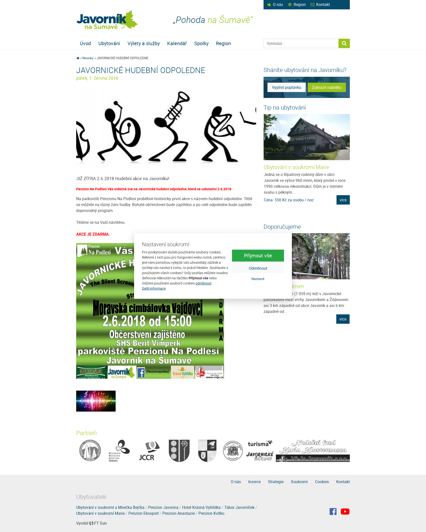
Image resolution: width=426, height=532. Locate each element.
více (343, 200)
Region (300, 4)
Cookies (322, 481)
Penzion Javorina (163, 507)
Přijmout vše (258, 255)
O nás (278, 4)
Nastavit (258, 278)
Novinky (87, 58)
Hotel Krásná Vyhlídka (201, 507)
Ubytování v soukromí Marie (296, 167)
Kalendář (177, 43)
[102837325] (96, 400)
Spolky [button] (201, 43)
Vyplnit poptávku (286, 87)
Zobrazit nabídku (326, 87)
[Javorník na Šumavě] (77, 58)
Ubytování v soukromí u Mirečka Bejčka (110, 507)
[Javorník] (345, 511)
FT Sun (100, 523)
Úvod (85, 43)
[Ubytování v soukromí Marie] (307, 137)
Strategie (276, 481)
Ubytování (109, 43)
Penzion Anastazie (178, 513)
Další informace (154, 288)
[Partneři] (90, 450)
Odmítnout (258, 268)
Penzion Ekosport (143, 513)
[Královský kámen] (307, 256)
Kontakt (323, 4)
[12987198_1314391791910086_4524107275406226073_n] (166, 128)
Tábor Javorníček (239, 507)
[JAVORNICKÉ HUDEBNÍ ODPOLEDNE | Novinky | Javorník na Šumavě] (107, 19)
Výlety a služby (143, 43)
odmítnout (203, 283)
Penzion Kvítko (211, 513)
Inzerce (254, 481)
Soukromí (299, 481)
